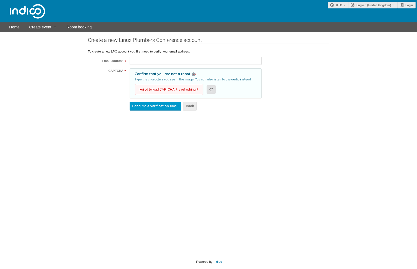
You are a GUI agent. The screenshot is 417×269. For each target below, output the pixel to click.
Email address (112, 61)
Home (14, 27)
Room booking (79, 27)
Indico (218, 262)
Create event (40, 27)
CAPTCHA (115, 71)
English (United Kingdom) (373, 5)
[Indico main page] (22, 11)
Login (409, 5)
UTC (339, 5)
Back (190, 106)
